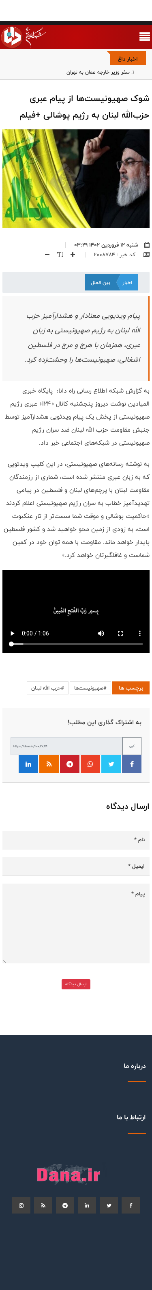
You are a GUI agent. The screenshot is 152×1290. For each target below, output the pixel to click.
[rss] (43, 1205)
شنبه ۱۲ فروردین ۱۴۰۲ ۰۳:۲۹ (106, 245)
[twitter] (109, 1205)
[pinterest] (65, 1205)
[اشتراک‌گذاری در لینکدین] (28, 764)
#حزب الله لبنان (47, 687)
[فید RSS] (49, 764)
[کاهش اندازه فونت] (44, 255)
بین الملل (100, 282)
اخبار (127, 282)
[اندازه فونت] (57, 255)
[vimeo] (21, 1205)
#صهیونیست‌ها (90, 687)
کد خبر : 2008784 (115, 255)
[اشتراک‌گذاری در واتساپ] (90, 764)
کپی (132, 746)
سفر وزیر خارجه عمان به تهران (98, 72)
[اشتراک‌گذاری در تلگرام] (69, 764)
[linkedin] (87, 1205)
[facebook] (131, 1205)
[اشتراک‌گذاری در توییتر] (111, 764)
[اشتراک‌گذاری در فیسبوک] (131, 764)
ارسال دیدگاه (76, 984)
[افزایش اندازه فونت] (69, 255)
